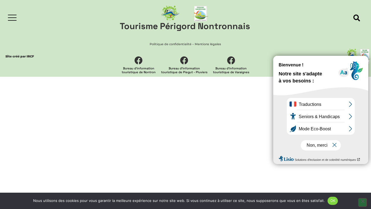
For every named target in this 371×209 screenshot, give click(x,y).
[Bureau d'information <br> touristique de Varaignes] (231, 60)
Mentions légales (208, 44)
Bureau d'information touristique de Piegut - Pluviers (184, 70)
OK (332, 200)
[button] (357, 18)
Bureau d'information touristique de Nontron (139, 70)
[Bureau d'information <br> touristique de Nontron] (138, 60)
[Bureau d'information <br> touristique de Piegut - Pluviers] (184, 60)
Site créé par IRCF (19, 56)
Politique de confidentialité (170, 44)
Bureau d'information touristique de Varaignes (231, 70)
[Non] (362, 202)
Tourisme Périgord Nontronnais (185, 26)
